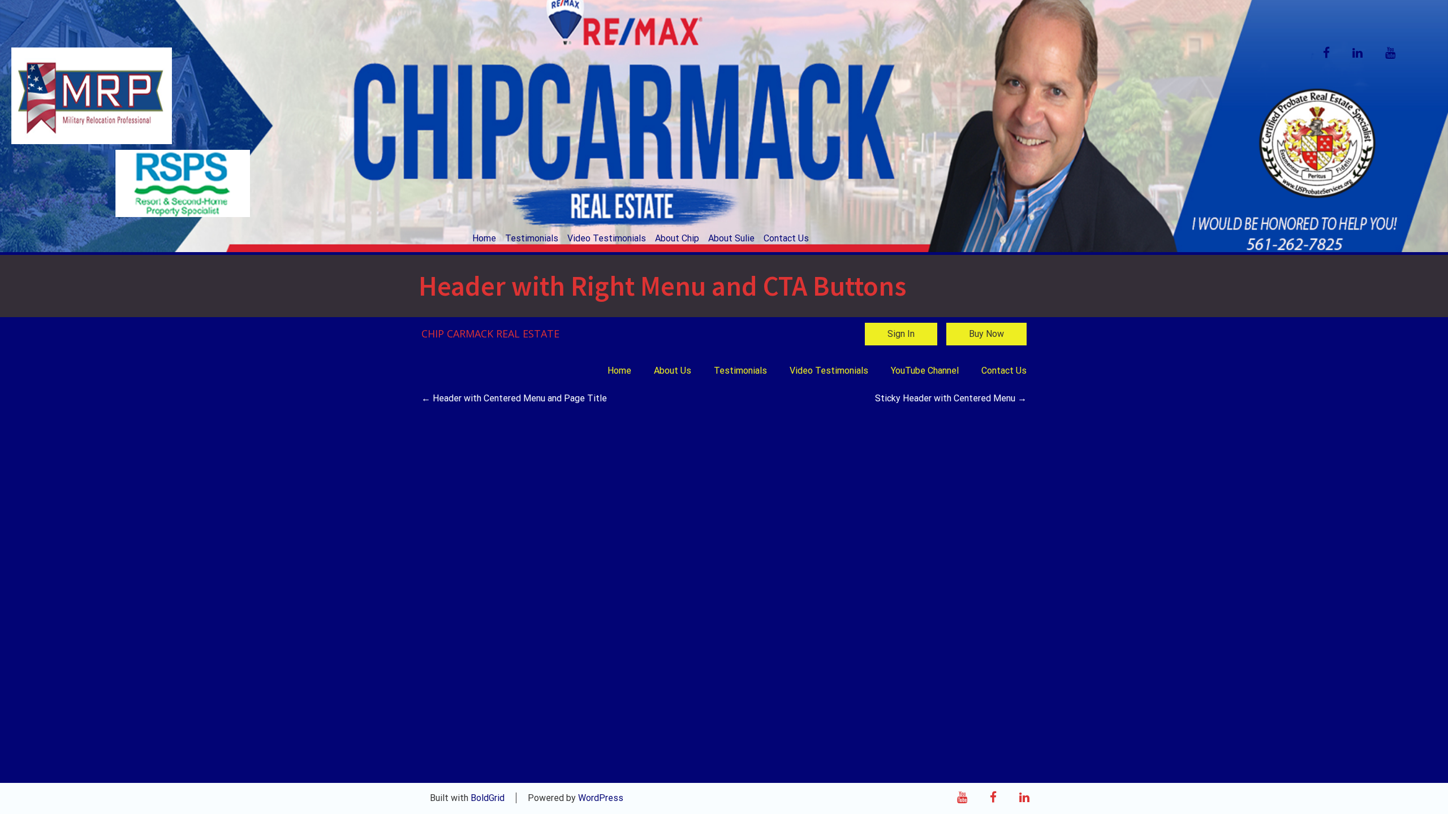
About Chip (677, 238)
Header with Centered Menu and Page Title (514, 398)
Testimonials (531, 238)
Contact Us (786, 238)
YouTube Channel (925, 370)
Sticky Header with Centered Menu (951, 398)
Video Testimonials (606, 238)
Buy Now (986, 333)
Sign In (901, 333)
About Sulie (731, 238)
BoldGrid (488, 798)
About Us (672, 370)
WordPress (600, 798)
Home (484, 238)
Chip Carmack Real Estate (490, 334)
